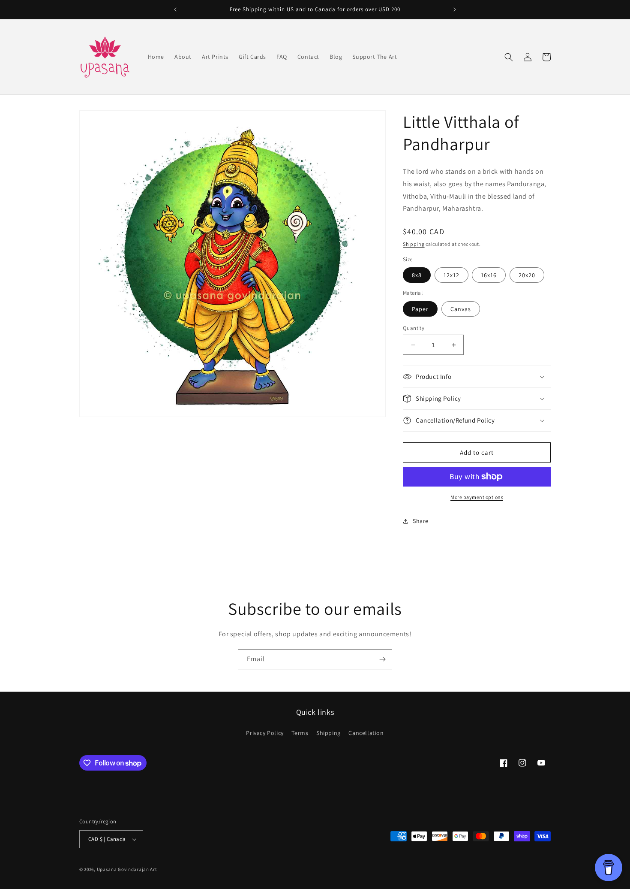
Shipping (414, 244)
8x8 (417, 275)
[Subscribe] (382, 659)
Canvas (460, 309)
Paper (420, 309)
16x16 (489, 275)
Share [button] (421, 521)
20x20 (527, 275)
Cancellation (366, 733)
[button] (508, 57)
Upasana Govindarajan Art (127, 869)
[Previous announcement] (175, 9)
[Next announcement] (454, 9)
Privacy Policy (264, 733)
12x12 (451, 275)
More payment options (476, 497)
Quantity (413, 328)
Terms (299, 733)
